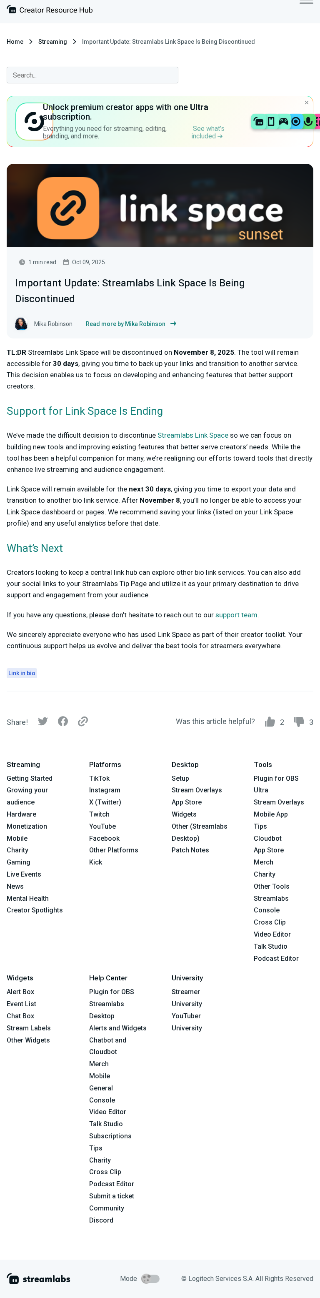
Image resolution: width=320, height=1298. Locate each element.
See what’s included (208, 132)
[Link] (83, 722)
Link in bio (21, 673)
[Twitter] (43, 723)
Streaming (52, 41)
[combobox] (92, 75)
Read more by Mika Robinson (125, 324)
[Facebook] (63, 723)
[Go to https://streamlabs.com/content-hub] (49, 11)
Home (15, 41)
